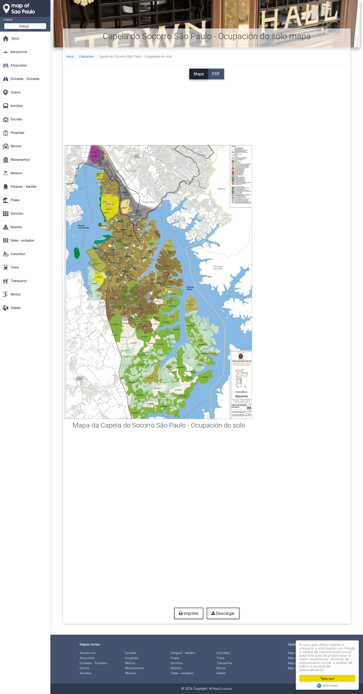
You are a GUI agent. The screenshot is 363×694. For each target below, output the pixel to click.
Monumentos (134, 668)
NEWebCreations (220, 689)
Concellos (86, 57)
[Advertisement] (207, 108)
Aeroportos (88, 653)
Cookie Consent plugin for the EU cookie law (327, 685)
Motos (221, 668)
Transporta (224, 663)
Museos (130, 673)
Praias (175, 658)
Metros (130, 663)
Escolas (130, 653)
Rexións (176, 668)
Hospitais (131, 658)
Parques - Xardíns (183, 653)
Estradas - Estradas (93, 663)
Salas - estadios (182, 673)
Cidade (221, 673)
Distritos (177, 663)
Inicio (70, 57)
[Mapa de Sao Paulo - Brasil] (25, 14)
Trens (220, 658)
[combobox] (25, 26)
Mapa (198, 73)
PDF (216, 73)
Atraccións (87, 658)
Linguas (8, 19)
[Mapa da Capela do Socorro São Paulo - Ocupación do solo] (159, 282)
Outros (84, 668)
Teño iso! (327, 678)
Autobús (85, 673)
